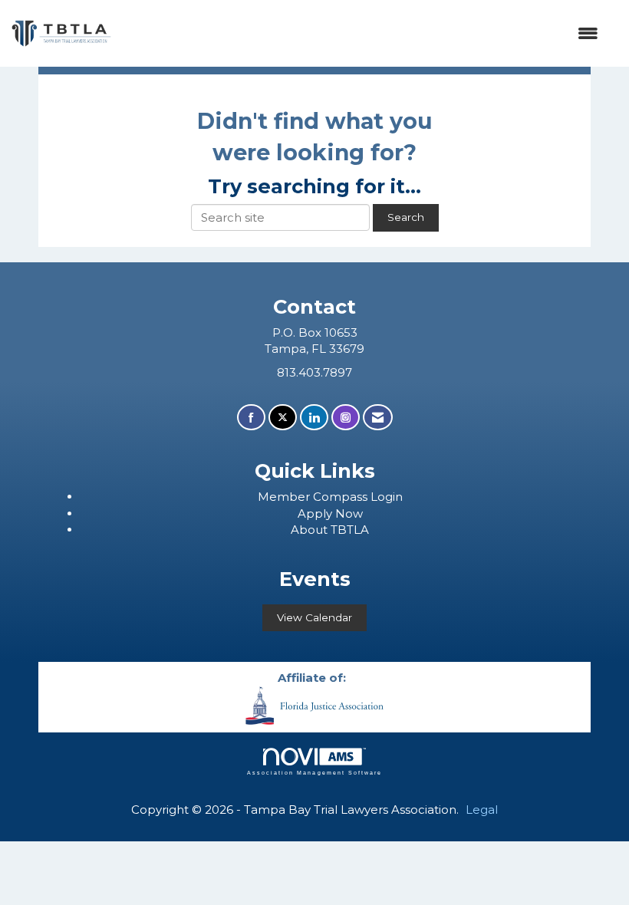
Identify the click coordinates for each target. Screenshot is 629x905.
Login (386, 496)
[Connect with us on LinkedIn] (314, 417)
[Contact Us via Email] (378, 417)
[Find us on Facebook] (251, 417)
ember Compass (319, 496)
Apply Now (330, 513)
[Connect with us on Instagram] (345, 417)
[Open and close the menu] (362, 33)
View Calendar (314, 617)
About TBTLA (330, 529)
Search (405, 217)
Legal (482, 809)
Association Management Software (314, 772)
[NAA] (314, 704)
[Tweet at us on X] (282, 417)
